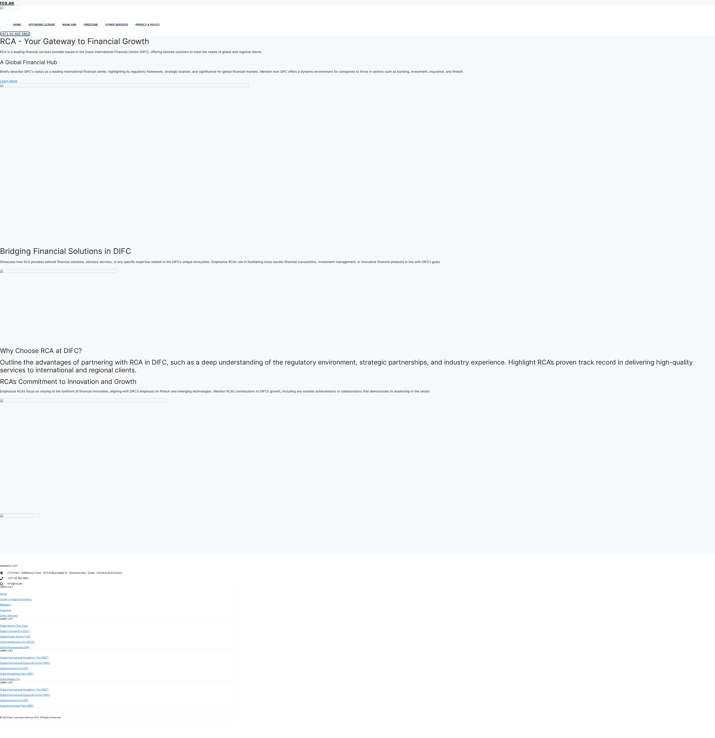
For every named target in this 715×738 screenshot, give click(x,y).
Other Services (116, 24)
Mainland (69, 24)
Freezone (91, 24)
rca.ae (7, 3)
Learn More (8, 81)
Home (17, 24)
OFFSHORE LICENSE (41, 24)
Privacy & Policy (148, 24)
